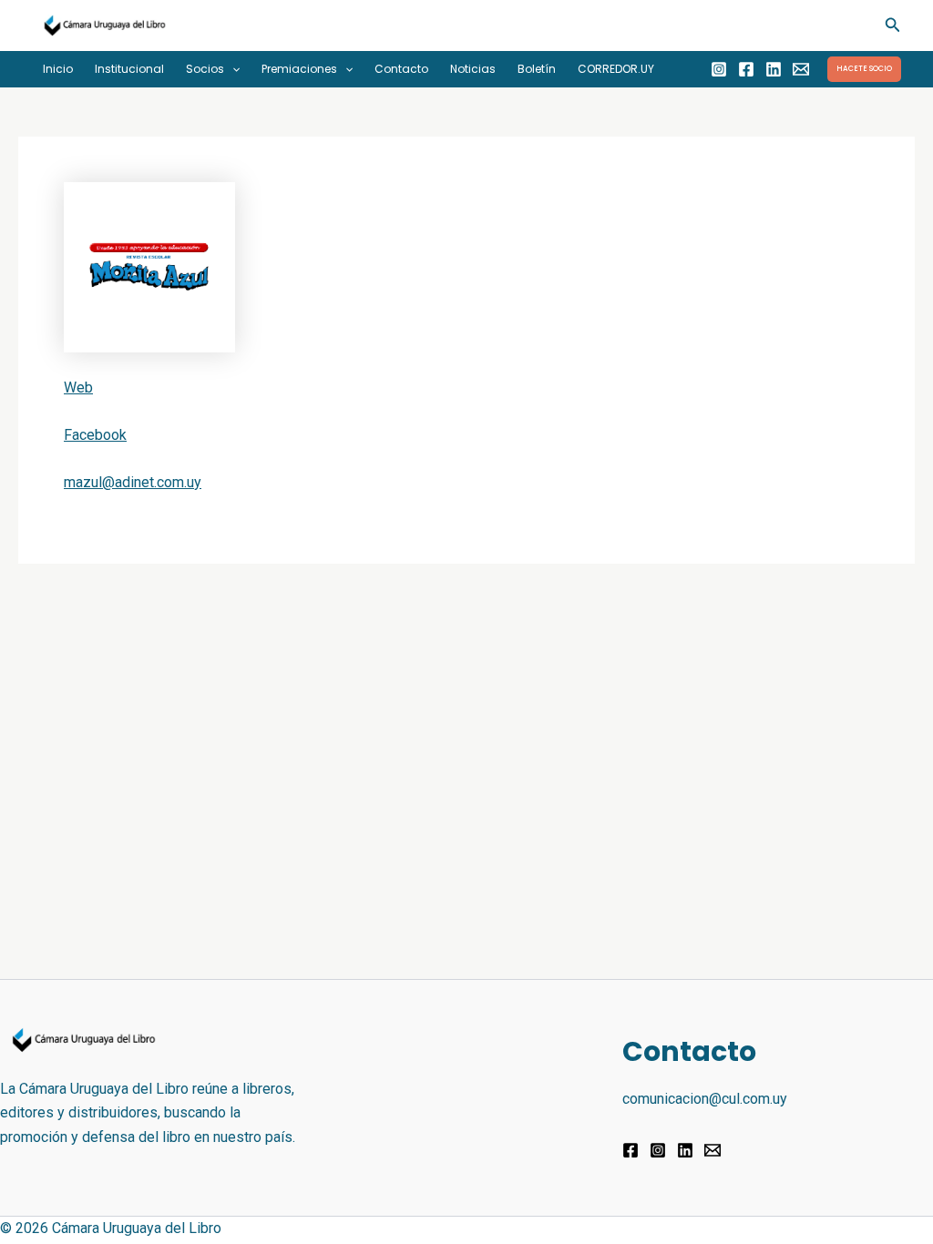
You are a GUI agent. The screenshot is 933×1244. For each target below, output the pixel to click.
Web (78, 387)
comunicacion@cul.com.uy (704, 1098)
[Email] (801, 69)
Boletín (537, 68)
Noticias (473, 68)
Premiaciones (299, 68)
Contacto (401, 68)
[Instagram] (719, 69)
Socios (205, 68)
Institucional (129, 68)
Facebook (95, 435)
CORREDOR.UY (616, 68)
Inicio (58, 68)
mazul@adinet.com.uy (132, 482)
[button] (893, 25)
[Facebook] (746, 69)
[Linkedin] (773, 69)
